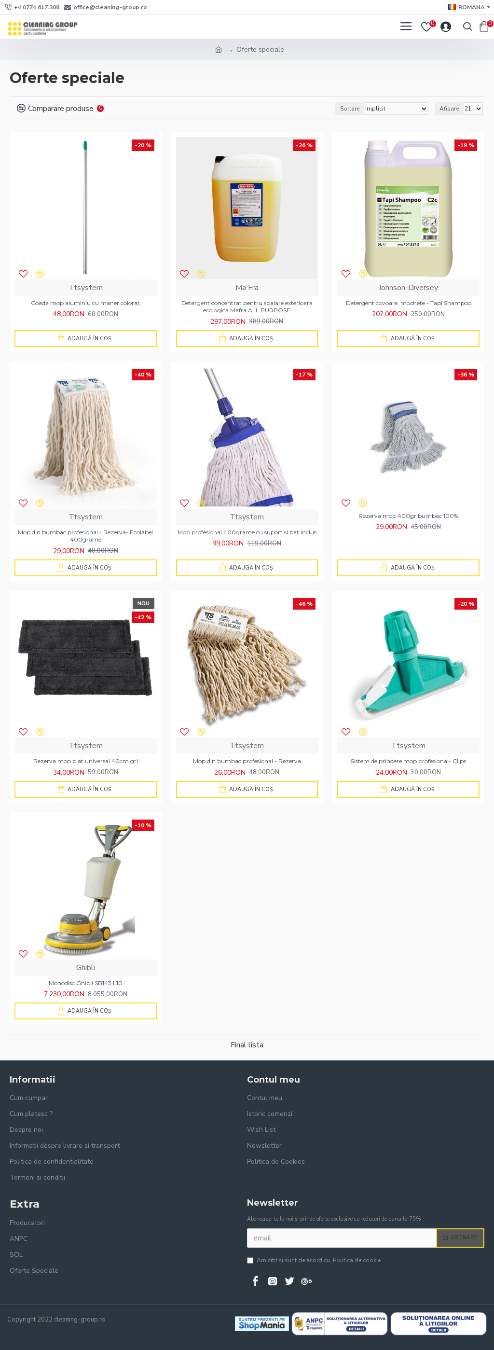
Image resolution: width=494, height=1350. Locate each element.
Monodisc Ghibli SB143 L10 (86, 983)
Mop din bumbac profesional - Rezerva (247, 761)
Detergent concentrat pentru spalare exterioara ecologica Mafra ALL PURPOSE (247, 306)
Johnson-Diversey (408, 287)
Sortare (349, 108)
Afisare (449, 108)
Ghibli (85, 967)
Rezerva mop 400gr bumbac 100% (408, 515)
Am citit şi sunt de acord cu (319, 1260)
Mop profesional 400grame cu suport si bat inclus (247, 532)
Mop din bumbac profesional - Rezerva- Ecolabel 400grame (85, 536)
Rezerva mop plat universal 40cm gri (85, 761)
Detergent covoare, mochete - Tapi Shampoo (408, 302)
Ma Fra (247, 287)
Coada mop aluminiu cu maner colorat (85, 302)
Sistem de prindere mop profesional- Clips (408, 761)
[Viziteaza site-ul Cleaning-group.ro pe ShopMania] (262, 1323)
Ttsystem (86, 287)
